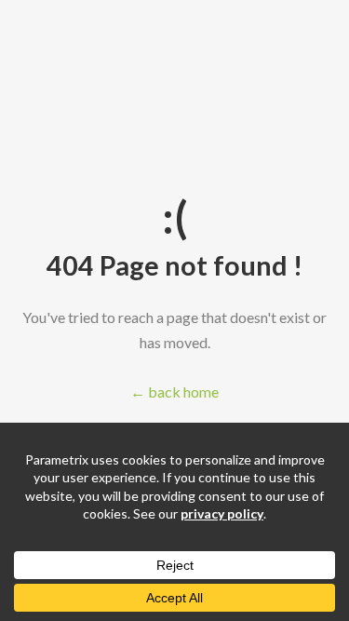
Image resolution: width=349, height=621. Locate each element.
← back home (174, 391)
